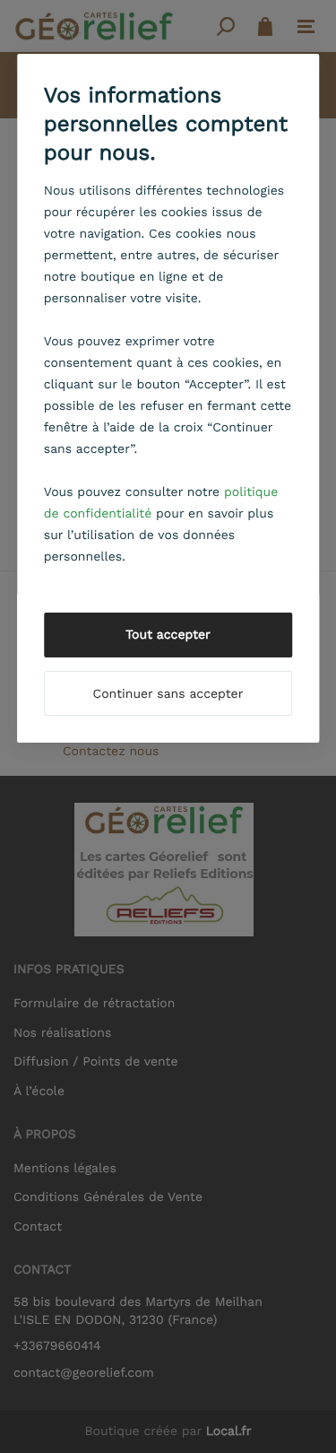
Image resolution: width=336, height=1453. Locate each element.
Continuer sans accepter (168, 694)
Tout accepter (168, 635)
